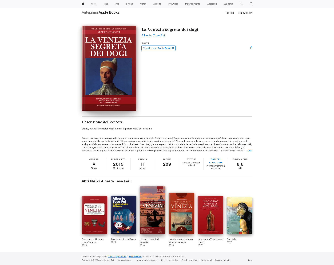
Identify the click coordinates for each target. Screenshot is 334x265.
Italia (250, 260)
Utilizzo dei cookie (169, 260)
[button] (241, 4)
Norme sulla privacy (147, 260)
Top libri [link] (229, 12)
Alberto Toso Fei (153, 35)
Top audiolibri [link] (245, 12)
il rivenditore (135, 256)
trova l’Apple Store (117, 256)
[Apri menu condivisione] (251, 48)
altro (249, 150)
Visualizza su (157, 48)
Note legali (206, 260)
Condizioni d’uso (189, 260)
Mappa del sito (222, 260)
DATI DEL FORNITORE (215, 161)
